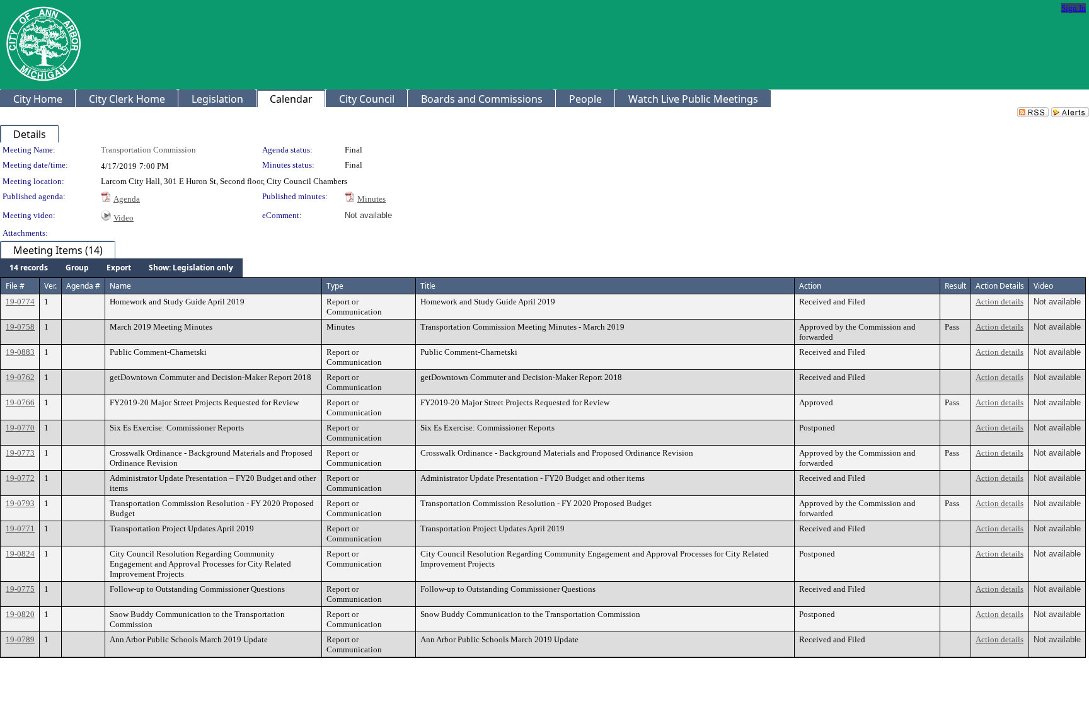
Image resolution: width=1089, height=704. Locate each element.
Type (334, 285)
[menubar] (121, 267)
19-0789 (20, 639)
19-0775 (20, 589)
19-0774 (20, 301)
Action (810, 285)
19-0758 (20, 327)
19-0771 (20, 528)
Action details (999, 301)
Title (427, 285)
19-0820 (20, 614)
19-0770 (20, 427)
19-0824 (20, 553)
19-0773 (20, 453)
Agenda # (83, 285)
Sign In (1073, 8)
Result (955, 285)
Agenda (126, 199)
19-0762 (20, 377)
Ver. (50, 285)
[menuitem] (29, 268)
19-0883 (20, 352)
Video (123, 217)
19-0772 (20, 478)
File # (15, 285)
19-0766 (20, 402)
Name (120, 285)
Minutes (371, 199)
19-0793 (20, 503)
